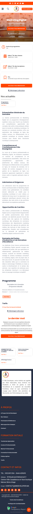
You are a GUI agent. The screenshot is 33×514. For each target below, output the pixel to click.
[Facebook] (10, 3)
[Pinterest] (20, 3)
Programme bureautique (5, 102)
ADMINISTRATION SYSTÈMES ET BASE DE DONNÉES (7, 350)
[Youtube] (23, 3)
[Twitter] (18, 3)
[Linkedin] (15, 3)
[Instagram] (12, 3)
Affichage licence (6, 359)
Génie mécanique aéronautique (23, 350)
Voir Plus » (4, 105)
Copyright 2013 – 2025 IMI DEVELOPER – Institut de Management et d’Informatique (15, 495)
